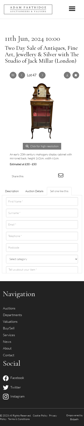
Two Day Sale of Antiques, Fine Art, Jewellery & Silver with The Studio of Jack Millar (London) (42, 54)
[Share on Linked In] (45, 176)
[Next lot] (42, 75)
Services (9, 335)
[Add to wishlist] (75, 75)
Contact (8, 355)
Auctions (9, 308)
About (7, 348)
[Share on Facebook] (29, 176)
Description (12, 191)
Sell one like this (59, 191)
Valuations (10, 321)
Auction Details (34, 191)
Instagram (17, 396)
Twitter (15, 387)
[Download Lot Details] (67, 75)
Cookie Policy (40, 415)
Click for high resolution (44, 146)
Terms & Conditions (19, 419)
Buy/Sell (8, 328)
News (7, 342)
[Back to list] (13, 75)
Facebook (16, 378)
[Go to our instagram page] (53, 176)
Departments (12, 315)
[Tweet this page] (37, 176)
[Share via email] (61, 176)
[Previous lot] (21, 75)
